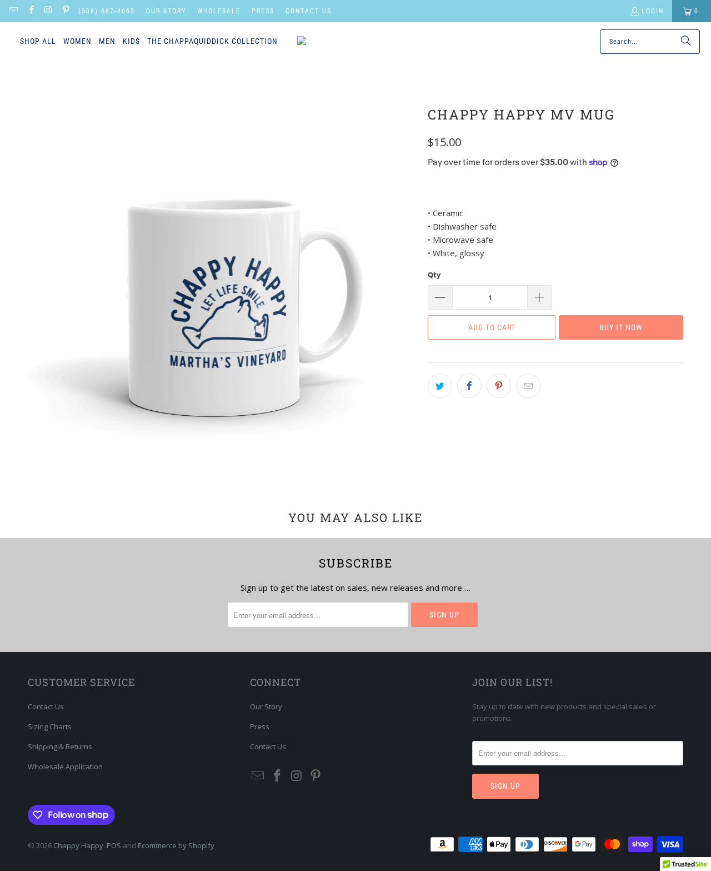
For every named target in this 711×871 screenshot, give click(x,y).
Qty (434, 275)
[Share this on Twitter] (440, 386)
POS (114, 845)
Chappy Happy (78, 845)
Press (263, 11)
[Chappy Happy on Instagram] (48, 11)
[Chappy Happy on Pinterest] (65, 11)
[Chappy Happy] (345, 41)
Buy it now (621, 327)
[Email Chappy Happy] (13, 11)
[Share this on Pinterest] (499, 386)
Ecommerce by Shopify (176, 845)
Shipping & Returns (60, 746)
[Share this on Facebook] (469, 386)
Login (653, 11)
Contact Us (309, 11)
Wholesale (219, 11)
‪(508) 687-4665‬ (106, 11)
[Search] (686, 41)
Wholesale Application (65, 766)
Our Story (166, 11)
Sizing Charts (50, 726)
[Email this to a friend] (528, 386)
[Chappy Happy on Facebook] (30, 11)
